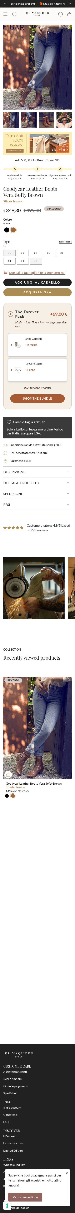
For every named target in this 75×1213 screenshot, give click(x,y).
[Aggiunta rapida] (8, 774)
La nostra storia (13, 1143)
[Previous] (5, 4)
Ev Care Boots (33, 363)
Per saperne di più (25, 1197)
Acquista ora (37, 292)
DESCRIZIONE (14, 472)
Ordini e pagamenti (15, 1086)
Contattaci (10, 1114)
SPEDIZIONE (13, 494)
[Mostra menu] (5, 14)
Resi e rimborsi (12, 1078)
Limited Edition (13, 1150)
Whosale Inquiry (14, 1164)
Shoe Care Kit (33, 338)
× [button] (67, 1173)
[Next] (70, 4)
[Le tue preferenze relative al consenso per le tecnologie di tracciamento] (7, 1206)
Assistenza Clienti (15, 1071)
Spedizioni (9, 1093)
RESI (6, 504)
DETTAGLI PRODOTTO (21, 483)
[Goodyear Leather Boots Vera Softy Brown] (37, 728)
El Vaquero (10, 1136)
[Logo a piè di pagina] (19, 1055)
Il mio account (12, 1107)
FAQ (6, 1122)
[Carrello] (69, 14)
